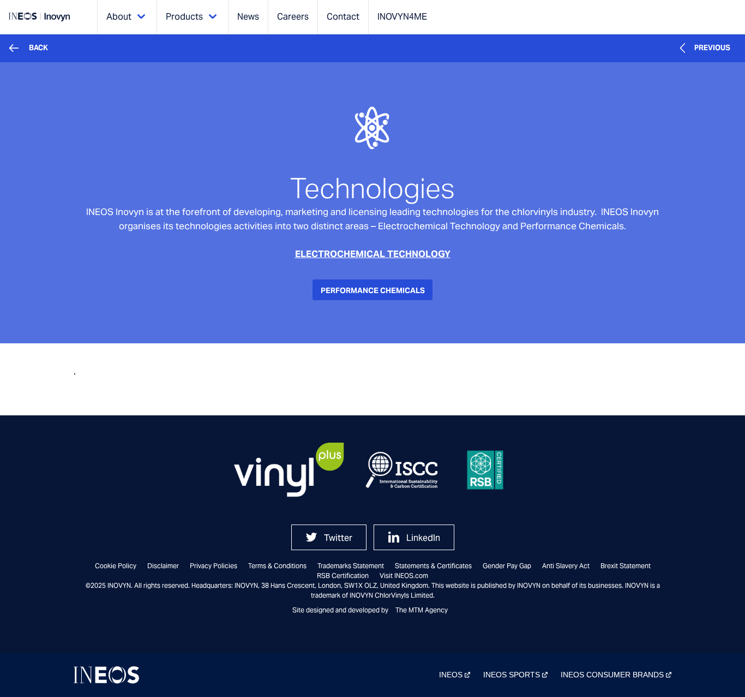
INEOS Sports (511, 674)
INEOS (450, 674)
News (248, 16)
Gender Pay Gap (507, 566)
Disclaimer (163, 566)
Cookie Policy (115, 566)
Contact (343, 16)
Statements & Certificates (433, 566)
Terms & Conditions (277, 566)
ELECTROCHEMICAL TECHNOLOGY (372, 254)
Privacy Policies (213, 566)
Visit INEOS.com (404, 575)
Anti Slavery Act (566, 566)
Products (184, 16)
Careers (293, 16)
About (118, 16)
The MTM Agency (421, 610)
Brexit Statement (625, 566)
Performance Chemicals (373, 290)
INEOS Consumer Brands (612, 674)
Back (38, 47)
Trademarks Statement (350, 566)
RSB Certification (343, 575)
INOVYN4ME (402, 16)
